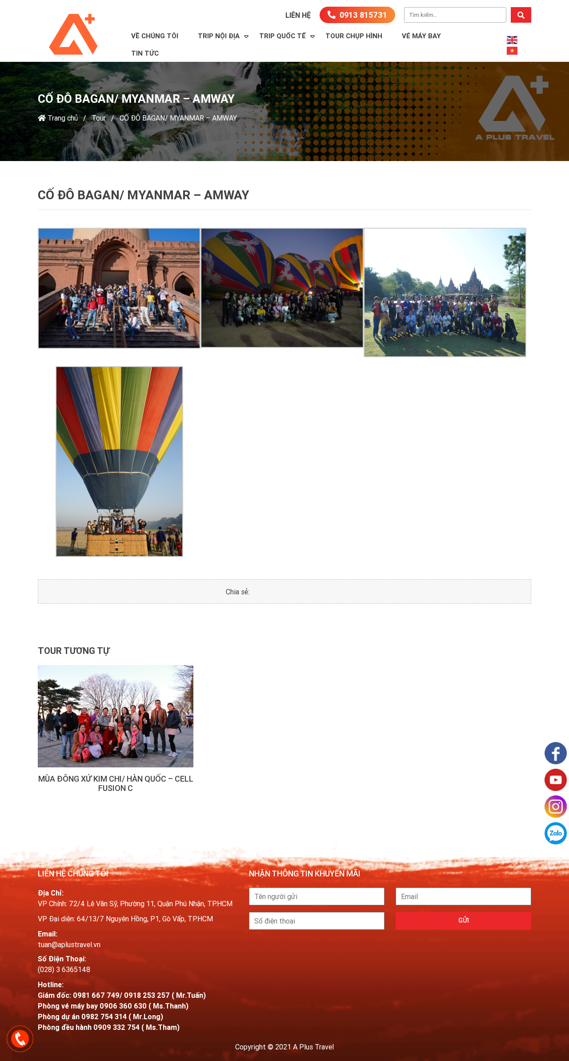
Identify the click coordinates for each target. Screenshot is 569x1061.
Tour (99, 117)
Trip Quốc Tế (282, 36)
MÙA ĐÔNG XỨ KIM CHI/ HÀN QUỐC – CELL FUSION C (115, 784)
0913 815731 (362, 15)
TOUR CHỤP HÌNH (353, 36)
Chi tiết (115, 716)
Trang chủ (62, 117)
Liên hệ (298, 15)
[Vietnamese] (512, 50)
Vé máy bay (421, 36)
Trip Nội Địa (219, 36)
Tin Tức (145, 53)
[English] (512, 39)
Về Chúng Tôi (154, 36)
